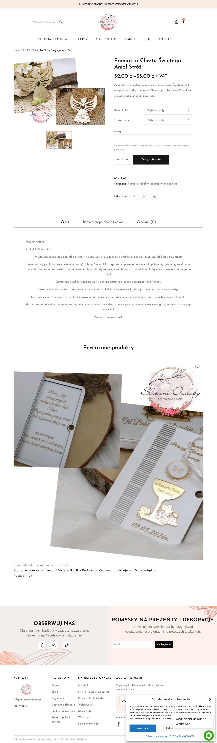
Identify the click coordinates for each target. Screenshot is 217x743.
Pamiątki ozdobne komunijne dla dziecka (42, 565)
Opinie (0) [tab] (146, 222)
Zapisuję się (164, 644)
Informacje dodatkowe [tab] (103, 222)
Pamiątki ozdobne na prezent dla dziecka (152, 183)
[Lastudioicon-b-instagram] (54, 645)
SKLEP (26, 50)
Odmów (170, 728)
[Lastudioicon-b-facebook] (42, 645)
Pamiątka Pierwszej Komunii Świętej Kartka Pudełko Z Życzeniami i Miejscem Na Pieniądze (85, 570)
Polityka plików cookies (156, 736)
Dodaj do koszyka (151, 159)
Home (17, 50)
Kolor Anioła (122, 110)
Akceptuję (143, 728)
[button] (210, 699)
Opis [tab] (65, 222)
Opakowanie (122, 120)
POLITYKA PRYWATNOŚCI (181, 736)
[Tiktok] (67, 645)
